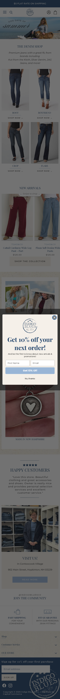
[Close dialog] (54, 317)
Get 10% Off (30, 370)
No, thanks (30, 378)
